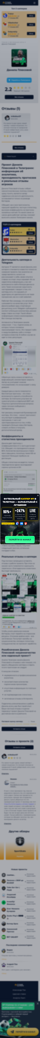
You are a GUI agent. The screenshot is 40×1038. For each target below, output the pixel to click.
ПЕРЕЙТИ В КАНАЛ (20, 539)
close (38, 495)
